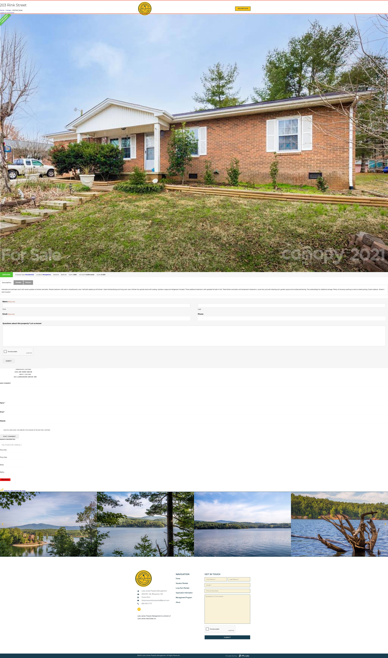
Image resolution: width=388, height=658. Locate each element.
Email (9, 314)
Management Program (184, 597)
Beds (2, 465)
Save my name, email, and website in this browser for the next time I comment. (27, 430)
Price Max (3, 457)
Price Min (3, 450)
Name (2, 403)
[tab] (6, 282)
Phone (200, 314)
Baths (2, 472)
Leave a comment (7, 13)
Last (199, 309)
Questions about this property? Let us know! (22, 323)
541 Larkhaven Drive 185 (25, 376)
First (4, 309)
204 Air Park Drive (23, 371)
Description (6, 282)
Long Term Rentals (182, 588)
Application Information (184, 593)
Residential (29, 274)
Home (2, 10)
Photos (28, 282)
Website (2, 421)
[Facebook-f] (139, 609)
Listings (8, 10)
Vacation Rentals (182, 583)
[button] (2, 524)
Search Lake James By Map (15, 491)
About (178, 602)
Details (18, 282)
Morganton (47, 274)
